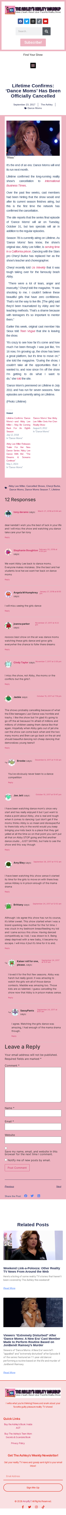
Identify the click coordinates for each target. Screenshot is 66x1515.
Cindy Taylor (21, 662)
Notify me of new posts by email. (29, 1160)
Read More (9, 1288)
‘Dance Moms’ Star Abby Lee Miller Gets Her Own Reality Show (45, 421)
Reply (7, 537)
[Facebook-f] (22, 1506)
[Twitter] (26, 21)
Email (9, 1121)
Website (10, 1135)
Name (9, 1108)
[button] (33, 65)
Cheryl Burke (53, 486)
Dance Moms (35, 108)
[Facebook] (20, 21)
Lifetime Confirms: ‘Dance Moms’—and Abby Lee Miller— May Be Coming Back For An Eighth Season (18, 425)
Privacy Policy (18, 1443)
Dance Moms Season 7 (37, 489)
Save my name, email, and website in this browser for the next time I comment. (31, 1152)
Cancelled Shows (35, 486)
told (19, 378)
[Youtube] (45, 21)
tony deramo (21, 512)
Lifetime (55, 489)
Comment (12, 1065)
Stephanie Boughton (26, 550)
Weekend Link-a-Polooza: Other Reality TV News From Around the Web (31, 1270)
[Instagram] (33, 21)
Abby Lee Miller (17, 486)
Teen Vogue (27, 331)
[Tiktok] (39, 21)
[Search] (46, 31)
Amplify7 (27, 1501)
